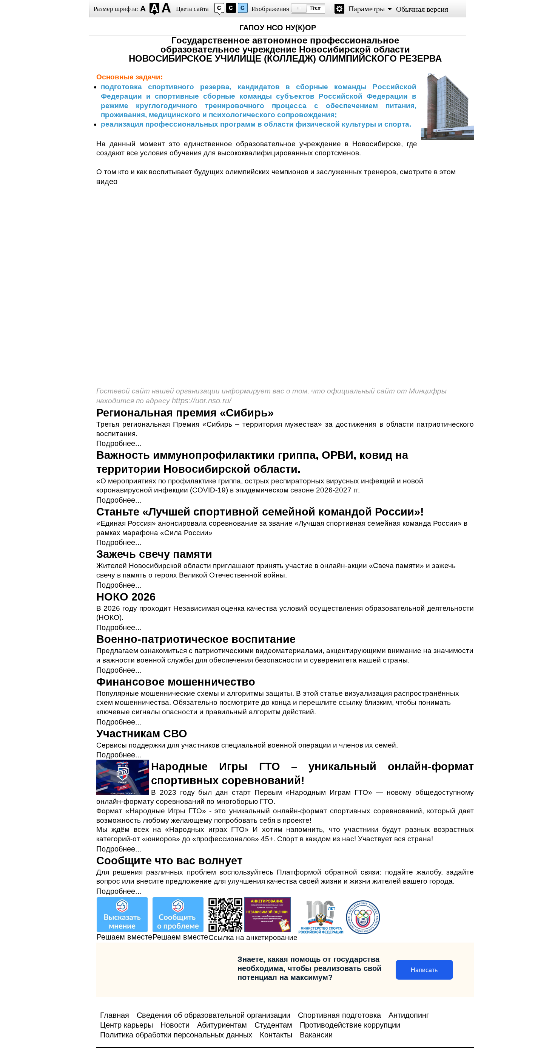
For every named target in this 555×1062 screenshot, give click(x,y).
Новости (175, 1025)
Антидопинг (408, 1015)
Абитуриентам (222, 1025)
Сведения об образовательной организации (213, 1015)
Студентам (273, 1025)
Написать (424, 970)
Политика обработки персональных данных (176, 1035)
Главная (114, 1015)
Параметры (366, 9)
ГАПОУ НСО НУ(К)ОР (277, 27)
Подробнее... (119, 443)
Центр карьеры (126, 1025)
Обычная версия (422, 9)
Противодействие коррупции (350, 1025)
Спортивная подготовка (339, 1015)
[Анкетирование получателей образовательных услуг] (267, 929)
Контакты (276, 1035)
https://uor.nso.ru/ (201, 400)
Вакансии (316, 1035)
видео (106, 181)
